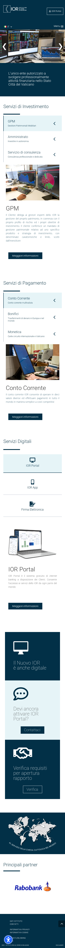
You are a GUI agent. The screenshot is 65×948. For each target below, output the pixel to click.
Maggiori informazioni (25, 255)
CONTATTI (14, 924)
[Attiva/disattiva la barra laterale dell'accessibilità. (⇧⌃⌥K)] (8, 939)
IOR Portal (56, 11)
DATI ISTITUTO (16, 921)
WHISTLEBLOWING (18, 938)
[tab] (32, 123)
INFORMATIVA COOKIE (19, 932)
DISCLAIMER (59, 945)
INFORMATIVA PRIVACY (20, 929)
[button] (62, 26)
